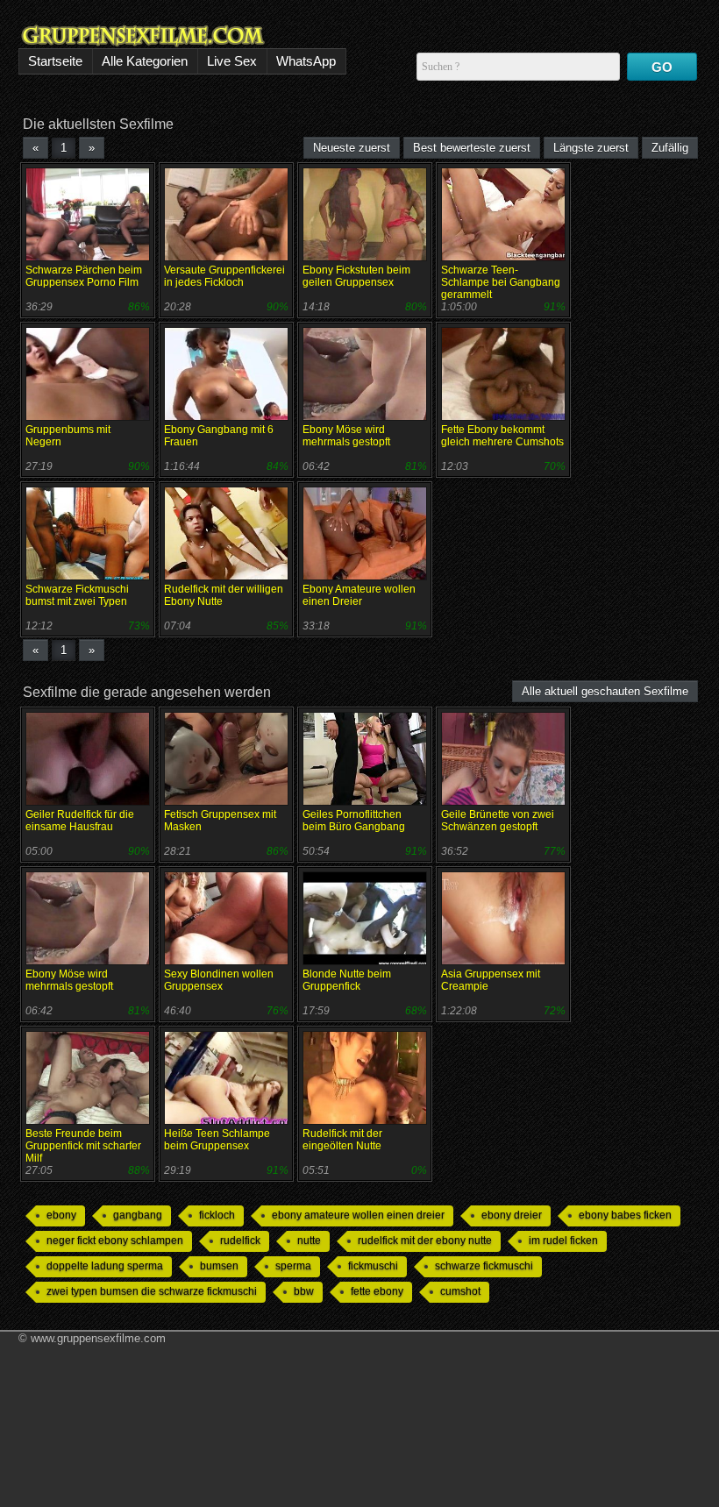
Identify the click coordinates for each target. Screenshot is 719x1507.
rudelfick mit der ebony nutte (425, 1240)
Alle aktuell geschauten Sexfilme (605, 691)
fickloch (217, 1215)
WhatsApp (306, 60)
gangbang (137, 1215)
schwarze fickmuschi (484, 1266)
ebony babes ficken (625, 1215)
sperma (293, 1266)
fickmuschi (373, 1266)
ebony (61, 1215)
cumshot (460, 1291)
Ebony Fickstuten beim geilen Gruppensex (356, 276)
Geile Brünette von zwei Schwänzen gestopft (497, 820)
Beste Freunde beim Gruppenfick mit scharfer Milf (83, 1145)
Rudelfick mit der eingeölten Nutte (342, 1139)
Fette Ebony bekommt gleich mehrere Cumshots (502, 435)
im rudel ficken (563, 1240)
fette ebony (377, 1291)
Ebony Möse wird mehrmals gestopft (346, 435)
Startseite (55, 60)
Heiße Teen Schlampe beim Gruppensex (217, 1139)
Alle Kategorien (145, 60)
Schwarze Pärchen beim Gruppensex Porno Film (83, 276)
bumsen (219, 1266)
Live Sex (232, 60)
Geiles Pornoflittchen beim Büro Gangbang (354, 820)
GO (662, 67)
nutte (309, 1240)
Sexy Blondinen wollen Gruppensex (219, 980)
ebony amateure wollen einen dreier (358, 1215)
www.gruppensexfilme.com (98, 1338)
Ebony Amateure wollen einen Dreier (359, 595)
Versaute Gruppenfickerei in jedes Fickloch (224, 276)
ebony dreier (511, 1215)
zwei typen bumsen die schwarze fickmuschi (151, 1291)
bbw (304, 1291)
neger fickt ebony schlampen (114, 1240)
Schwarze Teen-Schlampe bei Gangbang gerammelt (500, 282)
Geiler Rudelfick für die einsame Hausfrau (79, 820)
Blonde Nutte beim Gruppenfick (347, 980)
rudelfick (240, 1240)
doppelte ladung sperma (104, 1266)
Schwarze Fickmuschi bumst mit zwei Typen (77, 595)
